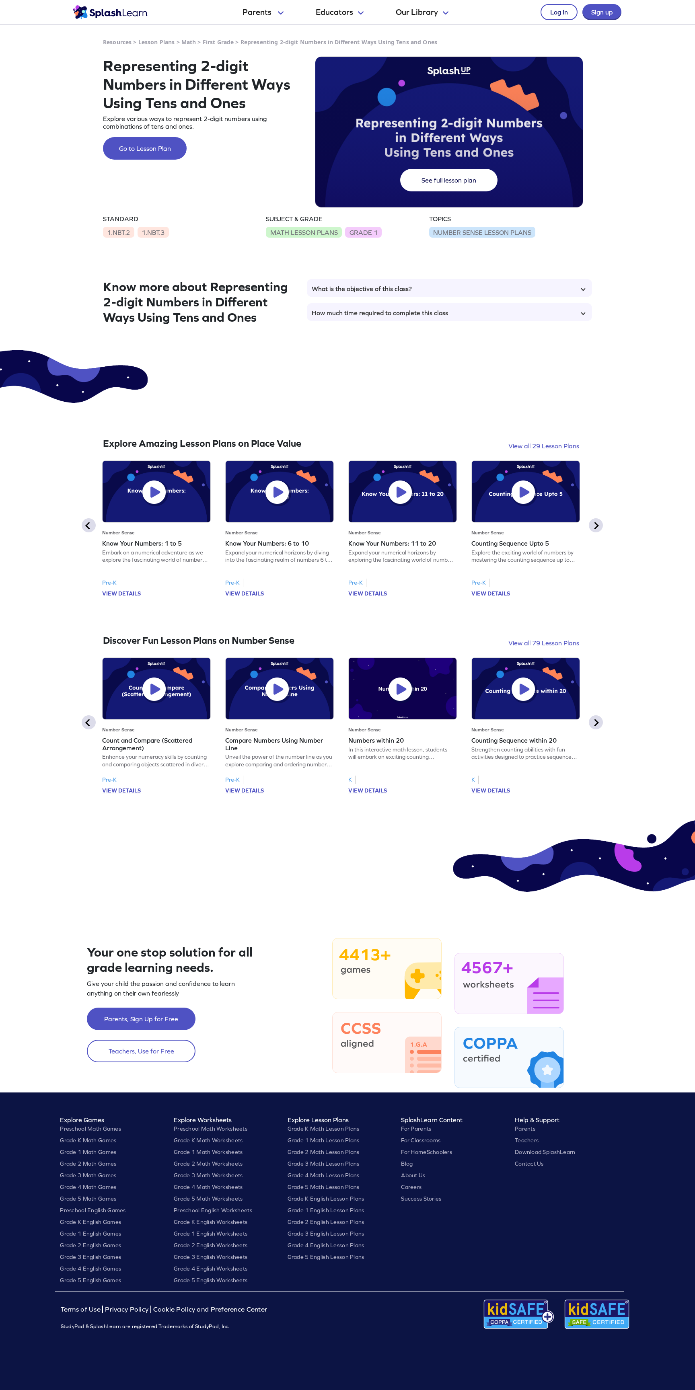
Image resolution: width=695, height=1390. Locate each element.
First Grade (218, 42)
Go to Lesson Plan (145, 148)
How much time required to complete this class (380, 312)
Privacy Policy (126, 1309)
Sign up (602, 12)
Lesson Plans (156, 42)
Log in (559, 12)
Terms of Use (82, 1309)
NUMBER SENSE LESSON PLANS (482, 232)
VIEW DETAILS (121, 593)
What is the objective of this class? (362, 288)
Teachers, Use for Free (141, 1051)
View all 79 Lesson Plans (543, 643)
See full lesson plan (449, 180)
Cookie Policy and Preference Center (210, 1309)
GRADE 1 (364, 232)
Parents (258, 12)
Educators (334, 12)
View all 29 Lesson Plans (543, 446)
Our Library (417, 12)
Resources (117, 42)
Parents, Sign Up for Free (141, 1018)
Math (188, 42)
